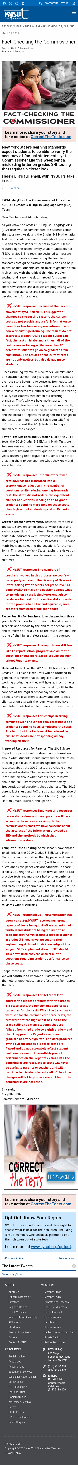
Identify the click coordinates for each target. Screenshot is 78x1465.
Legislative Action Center (22, 1376)
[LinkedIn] (22, 3)
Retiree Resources (54, 1342)
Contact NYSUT (17, 1342)
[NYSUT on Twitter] (9, 3)
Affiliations (15, 1322)
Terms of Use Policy (20, 1332)
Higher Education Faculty (58, 1332)
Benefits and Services (56, 1302)
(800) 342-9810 (57, 1369)
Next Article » (67, 1258)
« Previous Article (13, 1258)
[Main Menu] (74, 13)
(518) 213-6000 (57, 1366)
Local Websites (17, 1312)
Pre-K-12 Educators (55, 1307)
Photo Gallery (16, 1412)
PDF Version (12, 188)
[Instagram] (16, 3)
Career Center (16, 1381)
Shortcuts (14, 1327)
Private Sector (52, 1337)
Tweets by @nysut (13, 1274)
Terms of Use (12, 1443)
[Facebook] (3, 3)
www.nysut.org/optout (51, 1246)
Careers (13, 1337)
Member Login (52, 1297)
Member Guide (52, 1291)
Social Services (17, 1397)
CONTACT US (51, 3)
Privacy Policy (13, 1452)
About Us (14, 1291)
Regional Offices (18, 1307)
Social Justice (16, 1356)
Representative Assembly (23, 1317)
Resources (15, 1361)
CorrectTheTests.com (51, 136)
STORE (64, 3)
